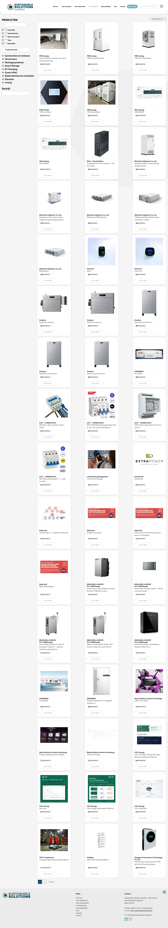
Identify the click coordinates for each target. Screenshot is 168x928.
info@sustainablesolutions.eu (141, 911)
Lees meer (48, 70)
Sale (9, 40)
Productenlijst (93, 6)
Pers (115, 6)
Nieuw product (13, 37)
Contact (122, 6)
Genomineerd (12, 33)
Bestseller (11, 44)
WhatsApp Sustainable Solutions (139, 915)
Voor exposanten (80, 6)
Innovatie (11, 30)
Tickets (133, 6)
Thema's (55, 6)
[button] (164, 892)
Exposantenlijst (106, 6)
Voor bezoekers (66, 6)
